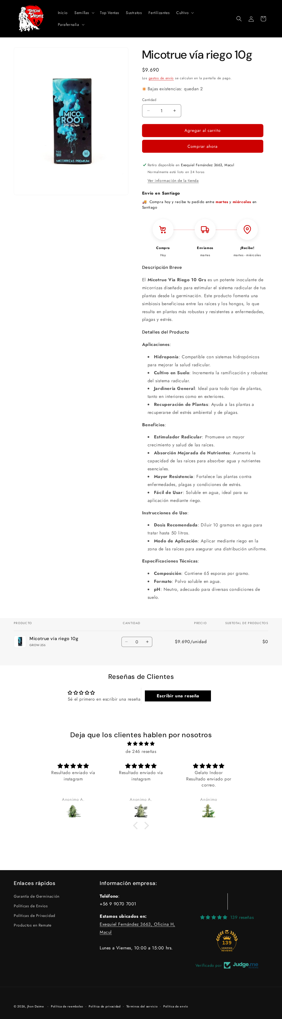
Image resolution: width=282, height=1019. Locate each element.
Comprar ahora (203, 146)
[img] (141, 744)
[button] (84, 12)
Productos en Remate (32, 925)
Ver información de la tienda (173, 180)
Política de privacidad (104, 1006)
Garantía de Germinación (36, 896)
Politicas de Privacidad (34, 915)
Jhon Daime (35, 1006)
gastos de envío (161, 78)
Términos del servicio (142, 1006)
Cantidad (149, 99)
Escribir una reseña (178, 696)
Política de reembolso (67, 1006)
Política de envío (175, 1006)
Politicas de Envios (31, 906)
